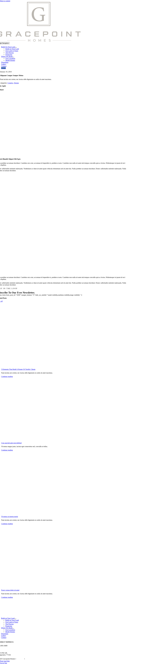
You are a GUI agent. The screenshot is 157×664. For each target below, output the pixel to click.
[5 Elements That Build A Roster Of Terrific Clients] (64, 336)
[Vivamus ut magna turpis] (64, 483)
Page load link (5, 661)
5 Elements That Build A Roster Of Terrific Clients (18, 369)
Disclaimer (20, 659)
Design (16, 83)
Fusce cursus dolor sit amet (10, 590)
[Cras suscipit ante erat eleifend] (64, 410)
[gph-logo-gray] (62, 615)
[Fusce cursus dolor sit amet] (64, 557)
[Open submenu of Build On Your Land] (16, 47)
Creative (10, 83)
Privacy (27, 659)
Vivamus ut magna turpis (9, 516)
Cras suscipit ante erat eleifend (11, 443)
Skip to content (5, 1)
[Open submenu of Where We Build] (13, 628)
